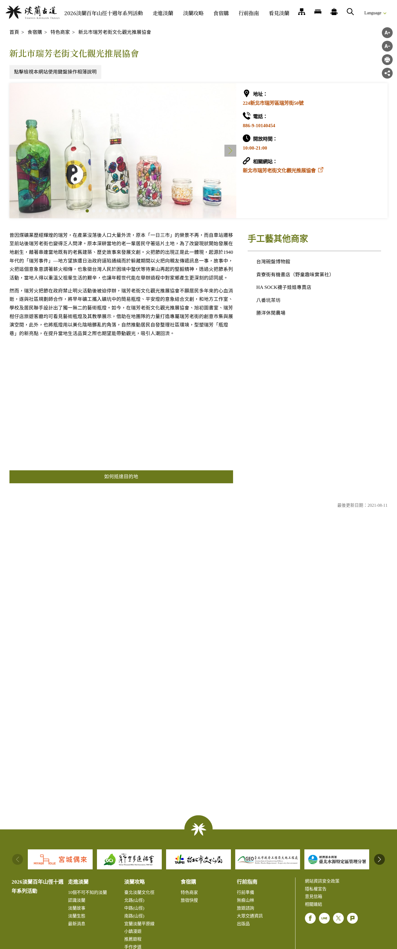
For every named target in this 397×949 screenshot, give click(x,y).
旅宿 (317, 11)
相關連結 (313, 904)
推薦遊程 (334, 11)
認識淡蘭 (76, 900)
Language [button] (372, 13)
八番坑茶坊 (268, 300)
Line (324, 918)
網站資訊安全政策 (322, 881)
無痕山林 (245, 900)
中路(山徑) (134, 908)
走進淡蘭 (163, 12)
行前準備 (245, 892)
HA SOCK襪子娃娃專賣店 (283, 287)
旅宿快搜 (189, 900)
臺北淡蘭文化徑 (139, 892)
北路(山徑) (134, 900)
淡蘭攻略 (193, 12)
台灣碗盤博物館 (273, 261)
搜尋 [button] (350, 11)
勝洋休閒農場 (270, 313)
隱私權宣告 (316, 889)
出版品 (243, 923)
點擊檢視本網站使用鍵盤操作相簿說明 (55, 72)
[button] (87, 210)
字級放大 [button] (387, 32)
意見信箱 (313, 896)
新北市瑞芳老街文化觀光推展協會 (114, 32)
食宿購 (221, 12)
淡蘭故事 (76, 908)
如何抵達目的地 (121, 476)
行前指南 (248, 12)
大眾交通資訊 (250, 916)
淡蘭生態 (76, 916)
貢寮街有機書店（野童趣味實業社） (295, 274)
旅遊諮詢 (245, 908)
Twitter (338, 918)
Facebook (310, 918)
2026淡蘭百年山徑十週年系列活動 (103, 12)
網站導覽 (301, 11)
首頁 (14, 32)
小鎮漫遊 (133, 931)
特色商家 (60, 32)
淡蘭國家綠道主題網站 (32, 12)
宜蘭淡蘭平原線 (139, 923)
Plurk (352, 918)
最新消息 (76, 923)
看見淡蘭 (279, 12)
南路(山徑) (134, 916)
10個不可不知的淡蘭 (87, 892)
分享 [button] (387, 73)
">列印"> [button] (387, 59)
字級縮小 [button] (387, 46)
